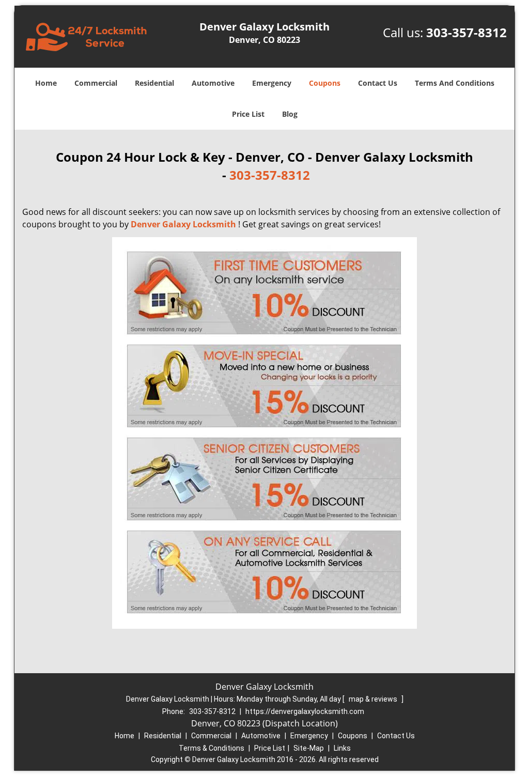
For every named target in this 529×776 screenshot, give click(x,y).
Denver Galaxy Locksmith (183, 224)
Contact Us (377, 83)
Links (342, 748)
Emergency (271, 83)
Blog (290, 114)
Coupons (324, 83)
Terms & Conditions (211, 748)
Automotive (213, 83)
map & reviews (374, 699)
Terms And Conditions (454, 83)
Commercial (95, 83)
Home (46, 83)
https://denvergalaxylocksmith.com (304, 711)
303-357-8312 (466, 32)
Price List (248, 114)
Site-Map (308, 748)
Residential (154, 83)
